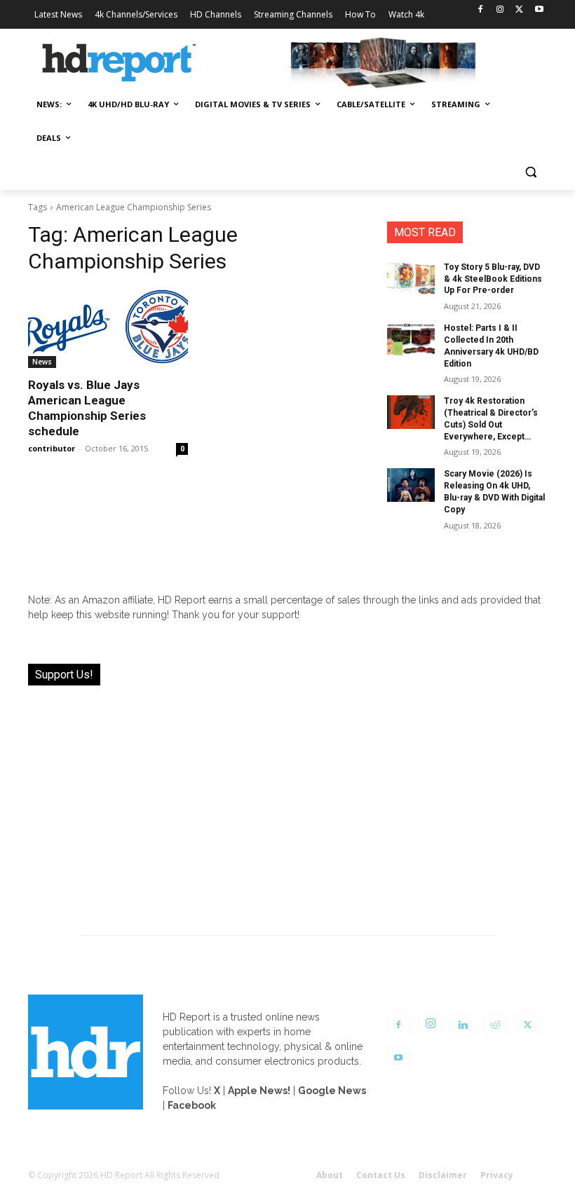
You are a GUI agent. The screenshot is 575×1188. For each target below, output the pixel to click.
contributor (51, 448)
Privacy (496, 1175)
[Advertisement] (287, 802)
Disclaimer (443, 1175)
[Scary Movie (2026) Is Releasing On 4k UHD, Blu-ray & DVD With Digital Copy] (411, 485)
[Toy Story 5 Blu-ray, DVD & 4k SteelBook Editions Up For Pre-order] (411, 278)
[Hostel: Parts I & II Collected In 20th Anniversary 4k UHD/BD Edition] (411, 339)
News (42, 362)
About (329, 1175)
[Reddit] (495, 1025)
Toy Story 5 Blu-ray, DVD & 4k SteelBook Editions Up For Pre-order (493, 279)
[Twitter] (519, 10)
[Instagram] (500, 10)
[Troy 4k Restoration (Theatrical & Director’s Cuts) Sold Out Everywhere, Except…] (411, 412)
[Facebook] (481, 10)
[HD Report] (119, 63)
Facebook (192, 1105)
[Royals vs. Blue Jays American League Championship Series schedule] (108, 328)
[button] (530, 172)
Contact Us (380, 1175)
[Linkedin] (463, 1025)
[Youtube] (539, 10)
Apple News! (259, 1090)
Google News (332, 1090)
